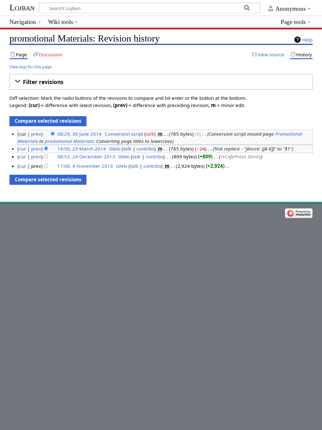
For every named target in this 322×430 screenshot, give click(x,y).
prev (36, 134)
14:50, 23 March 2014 (81, 148)
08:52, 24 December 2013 (86, 156)
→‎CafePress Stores (240, 156)
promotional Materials (69, 141)
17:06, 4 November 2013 (85, 166)
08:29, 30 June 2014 (79, 134)
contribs (145, 148)
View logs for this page (30, 67)
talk (150, 134)
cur (22, 148)
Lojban (22, 7)
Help (307, 40)
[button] (161, 81)
